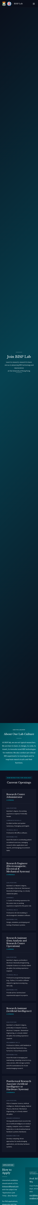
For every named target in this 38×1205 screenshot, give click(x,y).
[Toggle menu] (34, 4)
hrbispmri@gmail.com (10, 1186)
